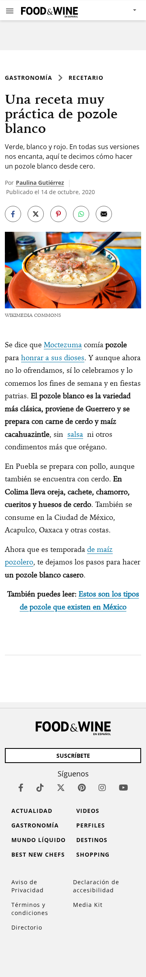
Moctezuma (63, 344)
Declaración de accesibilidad (96, 886)
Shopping (93, 854)
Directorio (26, 927)
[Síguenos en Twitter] (61, 787)
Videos (87, 811)
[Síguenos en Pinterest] (82, 787)
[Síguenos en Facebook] (21, 787)
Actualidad (31, 811)
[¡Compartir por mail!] (104, 214)
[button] (10, 10)
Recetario (86, 77)
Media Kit (88, 905)
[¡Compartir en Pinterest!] (58, 214)
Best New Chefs (38, 854)
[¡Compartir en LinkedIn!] (81, 214)
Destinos (91, 840)
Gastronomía (28, 77)
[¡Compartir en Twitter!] (36, 214)
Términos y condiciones (29, 909)
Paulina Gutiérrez (40, 182)
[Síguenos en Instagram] (102, 787)
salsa (75, 434)
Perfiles (90, 825)
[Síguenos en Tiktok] (40, 787)
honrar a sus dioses (52, 357)
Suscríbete (73, 755)
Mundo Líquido (38, 840)
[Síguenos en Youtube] (123, 787)
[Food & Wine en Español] (49, 10)
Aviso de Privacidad (27, 886)
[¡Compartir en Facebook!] (13, 214)
